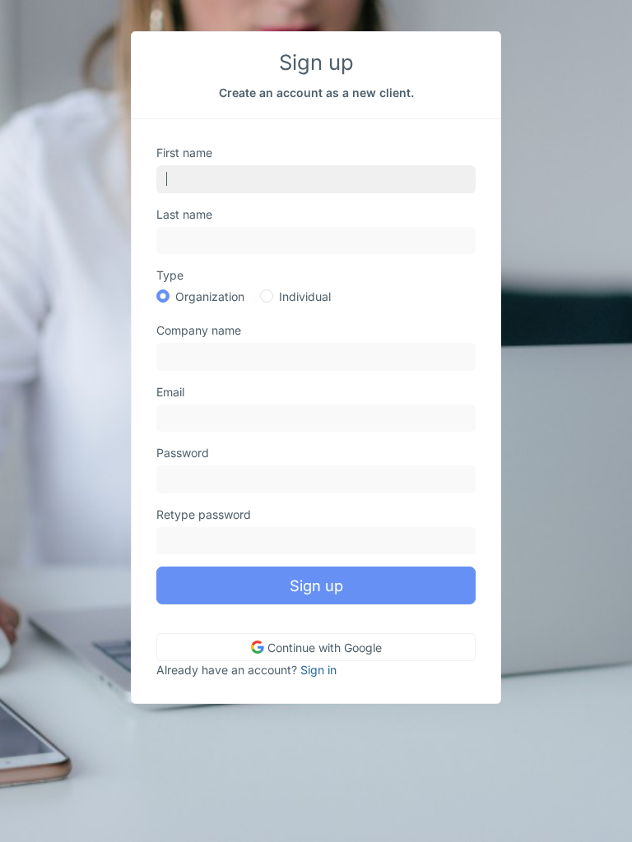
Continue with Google (323, 648)
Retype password (203, 514)
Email (170, 392)
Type (170, 275)
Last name (184, 214)
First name (184, 153)
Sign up (316, 585)
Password (182, 453)
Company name (198, 330)
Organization (209, 296)
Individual (305, 296)
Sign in (318, 670)
